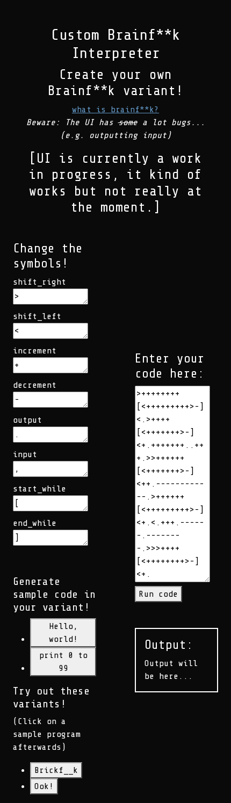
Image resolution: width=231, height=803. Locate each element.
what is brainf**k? (115, 109)
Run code (158, 594)
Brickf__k (56, 770)
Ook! (44, 786)
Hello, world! (63, 632)
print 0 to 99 (63, 661)
